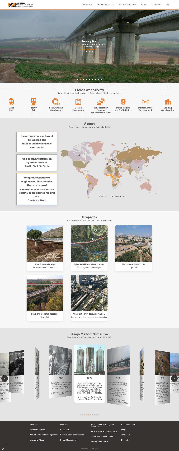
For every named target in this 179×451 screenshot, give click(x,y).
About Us (34, 425)
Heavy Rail (64, 430)
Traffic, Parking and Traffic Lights (103, 431)
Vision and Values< (37, 430)
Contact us (156, 4)
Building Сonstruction (99, 442)
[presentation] (176, 44)
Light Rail (64, 425)
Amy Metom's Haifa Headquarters (44, 435)
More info (89, 51)
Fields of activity (126, 4)
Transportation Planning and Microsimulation (102, 425)
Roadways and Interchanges (72, 435)
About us (86, 4)
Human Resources (105, 4)
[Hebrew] (168, 5)
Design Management (68, 440)
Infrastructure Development (101, 437)
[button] (77, 80)
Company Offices (37, 440)
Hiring (144, 4)
